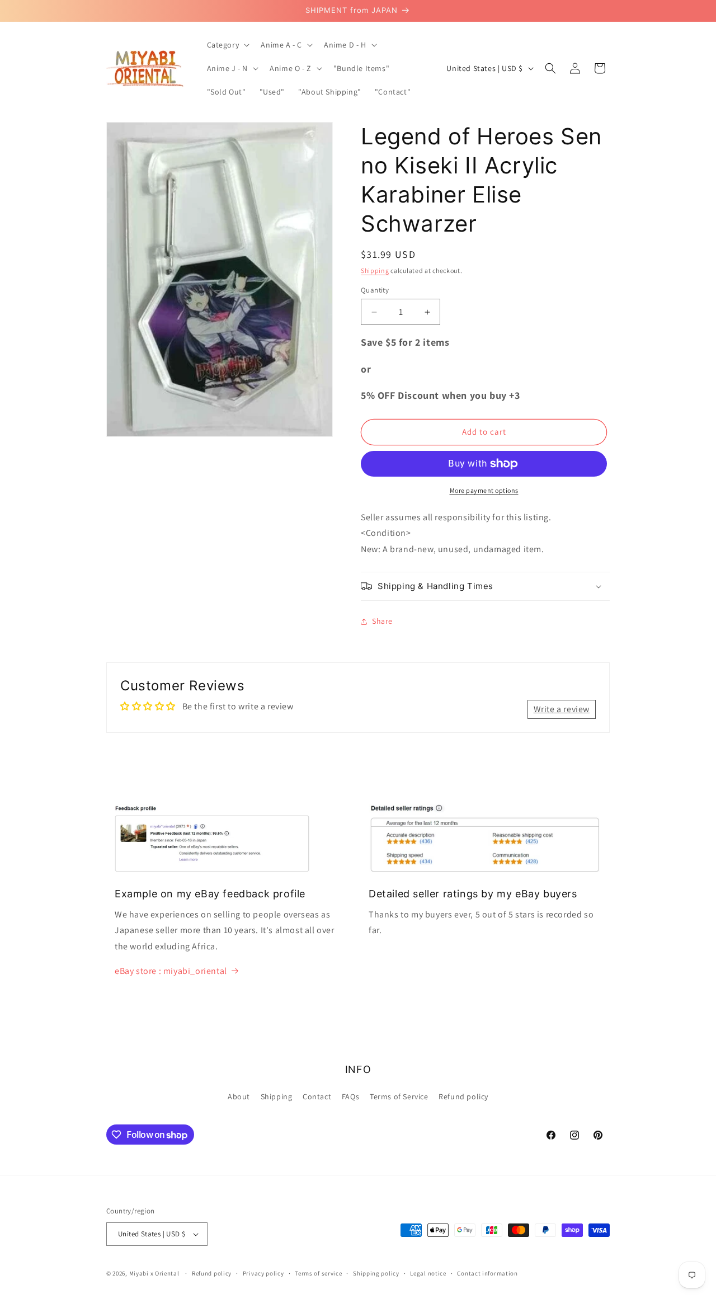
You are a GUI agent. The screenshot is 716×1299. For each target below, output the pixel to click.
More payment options (484, 490)
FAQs (350, 1096)
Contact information (487, 1273)
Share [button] (382, 621)
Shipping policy (376, 1273)
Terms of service (318, 1273)
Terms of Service (399, 1096)
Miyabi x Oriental (154, 1273)
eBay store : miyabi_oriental (171, 971)
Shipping (375, 270)
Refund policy (463, 1096)
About (239, 1096)
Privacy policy (263, 1273)
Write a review (562, 709)
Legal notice (428, 1273)
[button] (227, 45)
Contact (317, 1096)
